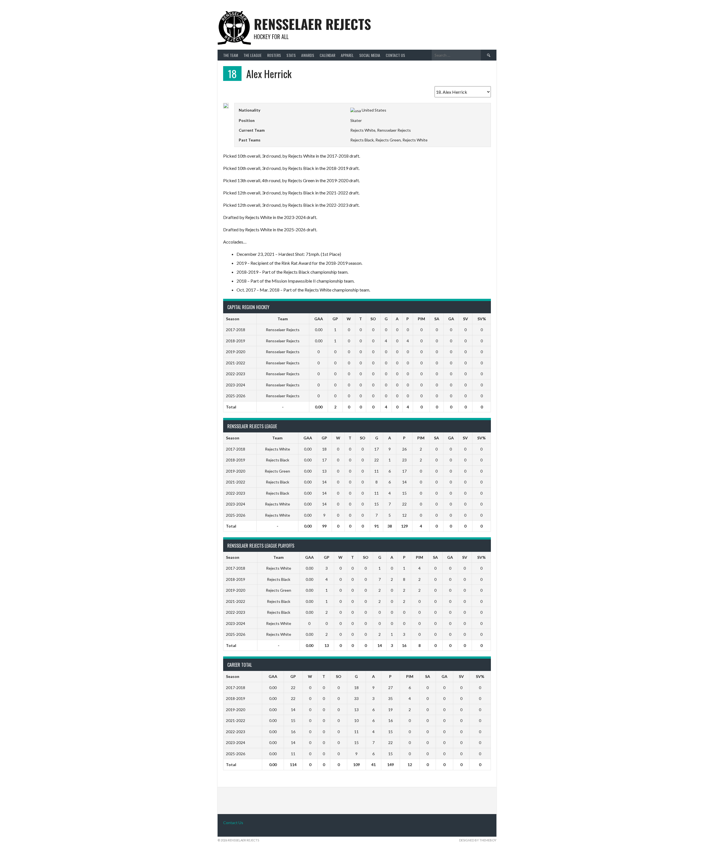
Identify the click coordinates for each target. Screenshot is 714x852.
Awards (307, 55)
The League (252, 55)
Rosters (274, 55)
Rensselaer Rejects (312, 24)
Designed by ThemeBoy (477, 840)
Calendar (327, 55)
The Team (230, 55)
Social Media (369, 55)
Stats (291, 55)
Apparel (347, 55)
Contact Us (395, 55)
